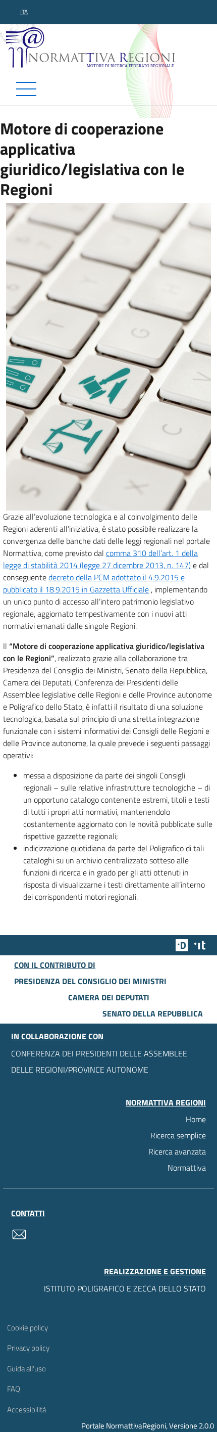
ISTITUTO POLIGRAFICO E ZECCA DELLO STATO (125, 1288)
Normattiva (187, 1168)
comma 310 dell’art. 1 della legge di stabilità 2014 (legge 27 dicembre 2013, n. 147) (100, 559)
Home (196, 1119)
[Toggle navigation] (108, 89)
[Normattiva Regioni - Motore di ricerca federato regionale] (111, 47)
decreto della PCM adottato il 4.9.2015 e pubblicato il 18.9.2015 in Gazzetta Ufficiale (94, 583)
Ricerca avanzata (177, 1151)
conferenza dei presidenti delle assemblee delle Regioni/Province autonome (99, 1061)
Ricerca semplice (178, 1135)
